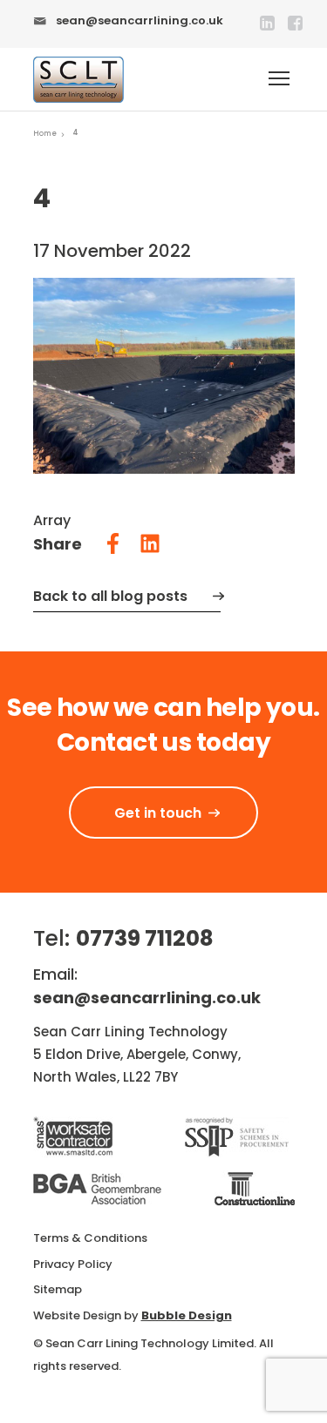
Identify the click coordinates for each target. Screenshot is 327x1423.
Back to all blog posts (110, 596)
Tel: (123, 938)
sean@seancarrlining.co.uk (139, 20)
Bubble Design (186, 1315)
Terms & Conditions (90, 1238)
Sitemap (57, 1289)
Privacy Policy (72, 1264)
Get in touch (157, 813)
